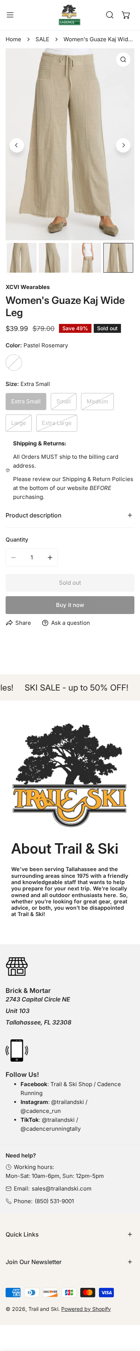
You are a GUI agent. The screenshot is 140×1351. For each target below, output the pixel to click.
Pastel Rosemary (14, 362)
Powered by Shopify (86, 1309)
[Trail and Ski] (69, 15)
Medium (97, 401)
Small (63, 401)
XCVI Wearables (28, 286)
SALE (42, 39)
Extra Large (57, 422)
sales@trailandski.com (61, 1188)
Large (18, 422)
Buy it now (70, 604)
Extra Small (26, 401)
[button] (126, 15)
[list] (70, 144)
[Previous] (16, 145)
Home (13, 39)
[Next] (123, 145)
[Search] (110, 15)
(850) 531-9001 (54, 1201)
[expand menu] (10, 15)
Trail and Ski (43, 1309)
